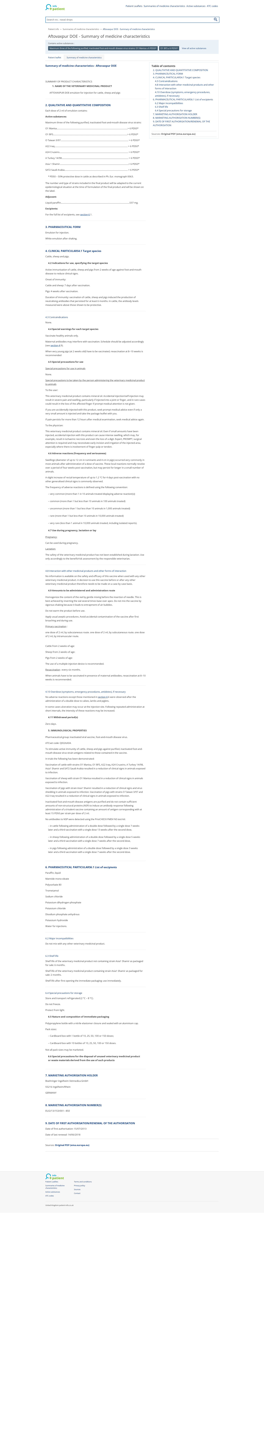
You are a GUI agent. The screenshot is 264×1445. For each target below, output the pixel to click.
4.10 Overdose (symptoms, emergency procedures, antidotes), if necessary (182, 94)
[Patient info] (55, 8)
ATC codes (212, 6)
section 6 (85, 214)
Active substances (195, 6)
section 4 (55, 345)
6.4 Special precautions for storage (173, 110)
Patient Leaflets (134, 6)
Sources (77, 1189)
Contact (77, 1193)
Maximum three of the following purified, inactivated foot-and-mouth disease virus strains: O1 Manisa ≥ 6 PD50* (103, 48)
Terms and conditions (83, 1182)
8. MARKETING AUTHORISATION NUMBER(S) (176, 117)
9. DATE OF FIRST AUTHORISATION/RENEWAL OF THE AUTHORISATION (181, 123)
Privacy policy (79, 1185)
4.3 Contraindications (166, 81)
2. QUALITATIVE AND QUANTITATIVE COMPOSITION (180, 70)
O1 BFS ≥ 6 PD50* (169, 48)
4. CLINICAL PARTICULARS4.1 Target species (176, 77)
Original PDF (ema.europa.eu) (178, 133)
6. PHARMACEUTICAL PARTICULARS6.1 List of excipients (183, 99)
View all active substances (194, 48)
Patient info (53, 29)
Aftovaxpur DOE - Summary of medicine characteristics (129, 29)
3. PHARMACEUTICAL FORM (168, 73)
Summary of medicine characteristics (84, 57)
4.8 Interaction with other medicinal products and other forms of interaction (184, 86)
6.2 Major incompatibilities (169, 103)
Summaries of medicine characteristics (164, 6)
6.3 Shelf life (161, 106)
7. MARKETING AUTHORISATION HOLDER (175, 114)
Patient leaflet (54, 57)
